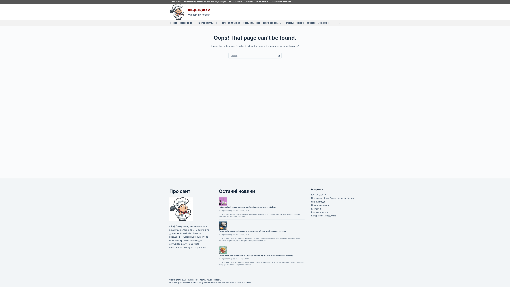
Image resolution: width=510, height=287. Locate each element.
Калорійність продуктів (282, 2)
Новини (173, 23)
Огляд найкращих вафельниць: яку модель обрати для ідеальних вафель (252, 231)
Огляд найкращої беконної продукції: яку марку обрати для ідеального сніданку (256, 255)
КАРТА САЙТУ (175, 2)
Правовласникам (235, 2)
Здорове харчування (207, 23)
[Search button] (278, 55)
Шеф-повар (199, 10)
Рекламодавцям (262, 2)
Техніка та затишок (251, 23)
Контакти (249, 2)
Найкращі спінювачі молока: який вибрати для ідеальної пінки (247, 207)
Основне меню (186, 23)
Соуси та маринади (231, 23)
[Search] (340, 23)
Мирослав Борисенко (229, 211)
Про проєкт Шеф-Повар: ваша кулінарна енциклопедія (205, 2)
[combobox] (252, 55)
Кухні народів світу (295, 23)
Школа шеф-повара (272, 23)
